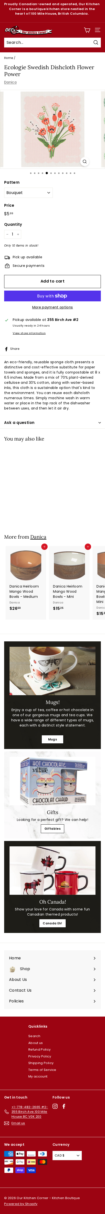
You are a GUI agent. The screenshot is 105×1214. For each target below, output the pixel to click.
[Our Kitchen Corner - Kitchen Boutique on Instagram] (55, 1106)
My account (38, 1076)
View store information (29, 333)
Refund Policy (39, 1049)
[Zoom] (84, 161)
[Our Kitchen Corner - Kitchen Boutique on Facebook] (63, 1106)
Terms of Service (42, 1069)
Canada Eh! (52, 923)
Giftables (52, 829)
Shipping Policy (40, 1063)
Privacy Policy (39, 1056)
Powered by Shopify (20, 1204)
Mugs (52, 739)
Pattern (12, 182)
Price (9, 205)
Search (34, 1036)
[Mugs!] (52, 671)
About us (35, 1043)
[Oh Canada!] (52, 870)
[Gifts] (52, 781)
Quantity (13, 224)
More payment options (52, 307)
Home (8, 58)
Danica (10, 82)
